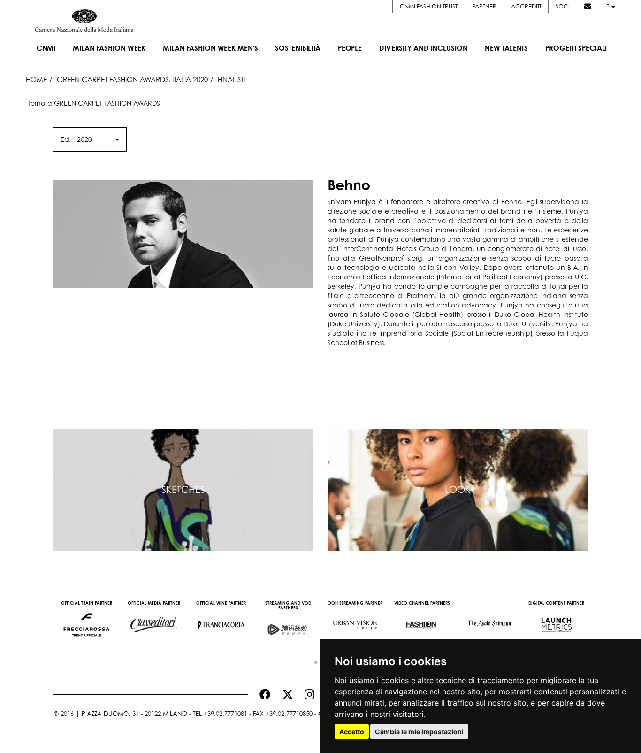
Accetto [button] (351, 732)
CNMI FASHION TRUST (429, 6)
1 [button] (313, 660)
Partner (484, 6)
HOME (36, 79)
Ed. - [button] (76, 139)
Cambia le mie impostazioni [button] (419, 732)
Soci (563, 6)
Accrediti (526, 6)
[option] (86, 620)
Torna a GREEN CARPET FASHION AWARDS (94, 103)
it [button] (607, 6)
